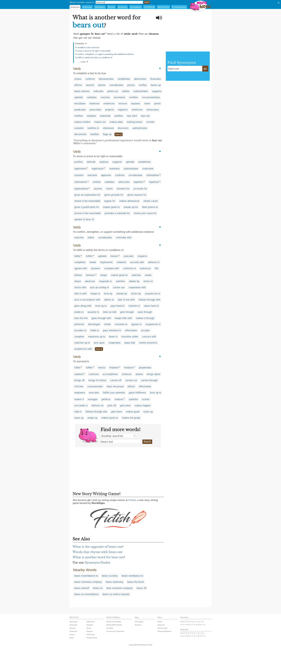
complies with (111, 268)
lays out (145, 115)
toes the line (81, 318)
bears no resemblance (86, 594)
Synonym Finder (97, 562)
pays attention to (112, 330)
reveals (150, 122)
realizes (118, 399)
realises (78, 374)
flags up (107, 134)
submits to (134, 305)
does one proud (115, 386)
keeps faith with (123, 318)
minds (107, 324)
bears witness (82, 91)
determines (140, 79)
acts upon (99, 342)
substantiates (140, 91)
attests (102, 85)
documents (80, 134)
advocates (124, 182)
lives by (108, 293)
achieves (127, 374)
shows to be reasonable (87, 201)
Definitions (100, 7)
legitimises (80, 168)
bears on (98, 588)
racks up (148, 411)
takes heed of (151, 305)
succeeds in (81, 405)
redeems (121, 262)
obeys (77, 281)
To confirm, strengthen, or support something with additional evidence (104, 54)
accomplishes (110, 374)
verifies (143, 85)
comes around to (148, 342)
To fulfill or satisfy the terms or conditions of (93, 57)
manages (93, 399)
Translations (135, 7)
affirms (78, 85)
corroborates (116, 85)
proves (131, 85)
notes (147, 103)
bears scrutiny (110, 575)
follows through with (149, 299)
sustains (79, 128)
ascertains (119, 97)
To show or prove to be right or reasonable (92, 51)
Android (138, 625)
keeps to (95, 293)
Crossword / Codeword (115, 631)
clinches (78, 386)
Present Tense (91, 638)
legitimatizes (81, 188)
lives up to (101, 305)
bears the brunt (135, 582)
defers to (109, 299)
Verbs (72, 638)
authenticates (139, 128)
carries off (115, 380)
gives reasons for (136, 194)
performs (79, 324)
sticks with (80, 287)
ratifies (125, 91)
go (205, 68)
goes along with (82, 305)
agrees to (136, 324)
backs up (156, 85)
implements (106, 262)
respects (142, 256)
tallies (91, 237)
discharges (94, 324)
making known (134, 122)
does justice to (150, 207)
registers (123, 109)
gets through (127, 312)
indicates (98, 91)
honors (114, 256)
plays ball (130, 342)
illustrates (155, 79)
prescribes (95, 109)
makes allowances (129, 201)
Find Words (149, 7)
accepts (145, 330)
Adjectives (90, 621)
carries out (119, 287)
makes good (132, 411)
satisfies (120, 281)
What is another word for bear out (98, 557)
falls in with (80, 293)
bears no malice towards (116, 594)
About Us (161, 625)
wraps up (92, 417)
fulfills (89, 256)
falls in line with (126, 299)
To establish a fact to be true (87, 47)
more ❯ (118, 134)
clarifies (78, 115)
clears (109, 188)
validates (92, 97)
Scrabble (109, 628)
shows (77, 79)
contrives (94, 374)
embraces (145, 268)
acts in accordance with (87, 299)
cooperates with (137, 287)
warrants (92, 175)
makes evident (82, 122)
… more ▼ (83, 61)
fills (157, 268)
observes (90, 281)
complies (79, 336)
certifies (133, 97)
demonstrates (106, 79)
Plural (88, 628)
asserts (90, 85)
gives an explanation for (87, 194)
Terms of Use (162, 628)
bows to (113, 336)
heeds (93, 262)
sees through (145, 312)
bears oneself (81, 588)
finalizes (128, 367)
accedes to (80, 330)
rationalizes (80, 182)
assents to (93, 312)
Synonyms (75, 7)
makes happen (143, 405)
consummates (95, 386)
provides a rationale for (117, 213)
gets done (125, 405)
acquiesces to (152, 293)
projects (109, 109)
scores (145, 399)
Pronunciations (179, 7)
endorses (94, 103)
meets (148, 275)
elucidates (79, 103)
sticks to (148, 281)
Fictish (132, 500)
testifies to (93, 128)
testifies (94, 134)
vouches (105, 97)
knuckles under (129, 336)
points (157, 103)
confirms (90, 79)
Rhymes (111, 7)
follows (78, 275)
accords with (137, 262)
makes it (79, 399)
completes (80, 262)
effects (131, 386)
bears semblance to (132, 575)
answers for (123, 188)
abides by (134, 281)
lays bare (132, 115)
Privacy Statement (164, 631)
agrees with (80, 268)
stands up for (131, 207)
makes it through (145, 318)
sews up (78, 417)
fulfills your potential (114, 392)
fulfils (77, 256)
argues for (109, 201)
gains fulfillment (137, 392)
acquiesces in (153, 324)
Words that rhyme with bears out (97, 552)
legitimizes (97, 168)
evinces (123, 103)
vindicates (147, 168)
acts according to (99, 287)
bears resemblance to (86, 575)
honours (90, 275)
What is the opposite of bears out (97, 547)
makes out (100, 122)
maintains (114, 168)
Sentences (122, 7)
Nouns (72, 634)
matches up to (82, 342)
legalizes (154, 182)
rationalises (152, 175)
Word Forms (163, 7)
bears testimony (114, 582)
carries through (149, 380)
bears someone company (88, 582)
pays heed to (117, 305)
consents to (121, 324)
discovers (123, 128)
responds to (105, 281)
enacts (101, 367)
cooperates (114, 342)
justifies (118, 115)
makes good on (111, 207)
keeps (103, 275)
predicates (80, 109)
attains (139, 374)
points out (112, 91)
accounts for (140, 188)
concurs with (149, 336)
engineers (79, 392)
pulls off (111, 405)
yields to (79, 312)
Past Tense (90, 634)
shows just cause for (145, 213)
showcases (153, 109)
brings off (79, 380)
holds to (94, 330)
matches (79, 237)
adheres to (154, 262)
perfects (106, 399)
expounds (105, 115)
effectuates (131, 330)
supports (156, 91)
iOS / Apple (139, 621)
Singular (89, 631)
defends (91, 162)
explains (91, 115)
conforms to (129, 268)
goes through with (101, 318)
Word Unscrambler (113, 621)
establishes (124, 79)
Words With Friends (114, 625)
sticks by (136, 293)
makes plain (116, 122)
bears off (141, 588)
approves (106, 175)
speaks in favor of (84, 219)
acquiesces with (83, 348)
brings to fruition (97, 380)
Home (159, 621)
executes (129, 256)
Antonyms (87, 7)
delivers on (97, 405)
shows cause (150, 201)
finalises (113, 367)
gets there (116, 411)
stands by (121, 293)
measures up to (96, 336)
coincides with (123, 237)
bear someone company (120, 588)
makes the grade (131, 417)
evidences (109, 103)
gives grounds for (113, 194)
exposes (135, 103)
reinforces (137, 109)
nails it (78, 411)
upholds (78, 97)
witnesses (108, 128)
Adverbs (89, 625)
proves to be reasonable (87, 213)
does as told (109, 312)
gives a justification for (86, 207)
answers (95, 268)
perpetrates (145, 367)
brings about (153, 374)
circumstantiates (151, 97)
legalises (138, 182)
